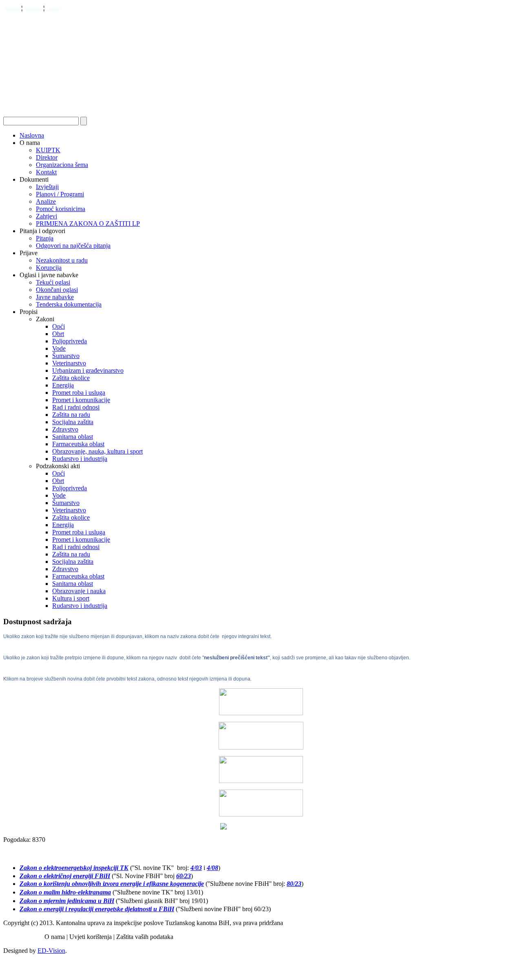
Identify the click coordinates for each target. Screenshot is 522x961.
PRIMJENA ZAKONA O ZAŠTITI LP (88, 223)
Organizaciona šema (62, 164)
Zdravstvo (65, 429)
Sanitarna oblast (72, 436)
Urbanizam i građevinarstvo (88, 370)
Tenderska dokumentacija (69, 304)
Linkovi (53, 9)
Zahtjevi (46, 216)
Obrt (58, 333)
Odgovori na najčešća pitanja (73, 245)
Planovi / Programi (60, 194)
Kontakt (12, 9)
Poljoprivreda (69, 341)
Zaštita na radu (71, 414)
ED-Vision (51, 950)
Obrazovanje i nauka (79, 590)
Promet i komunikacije (81, 399)
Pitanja (44, 238)
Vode (59, 348)
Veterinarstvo (69, 363)
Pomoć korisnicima (60, 208)
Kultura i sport (70, 598)
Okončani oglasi (57, 289)
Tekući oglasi (53, 282)
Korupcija (49, 267)
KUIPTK (48, 150)
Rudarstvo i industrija (79, 458)
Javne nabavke (55, 297)
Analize (46, 201)
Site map (33, 9)
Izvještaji (47, 186)
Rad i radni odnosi (76, 407)
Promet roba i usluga (78, 392)
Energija (63, 385)
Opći (58, 326)
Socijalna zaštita (72, 421)
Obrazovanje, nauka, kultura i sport (97, 451)
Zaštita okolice (71, 377)
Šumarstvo (66, 355)
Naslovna (32, 135)
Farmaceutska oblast (78, 443)
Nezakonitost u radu (62, 260)
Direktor (47, 157)
